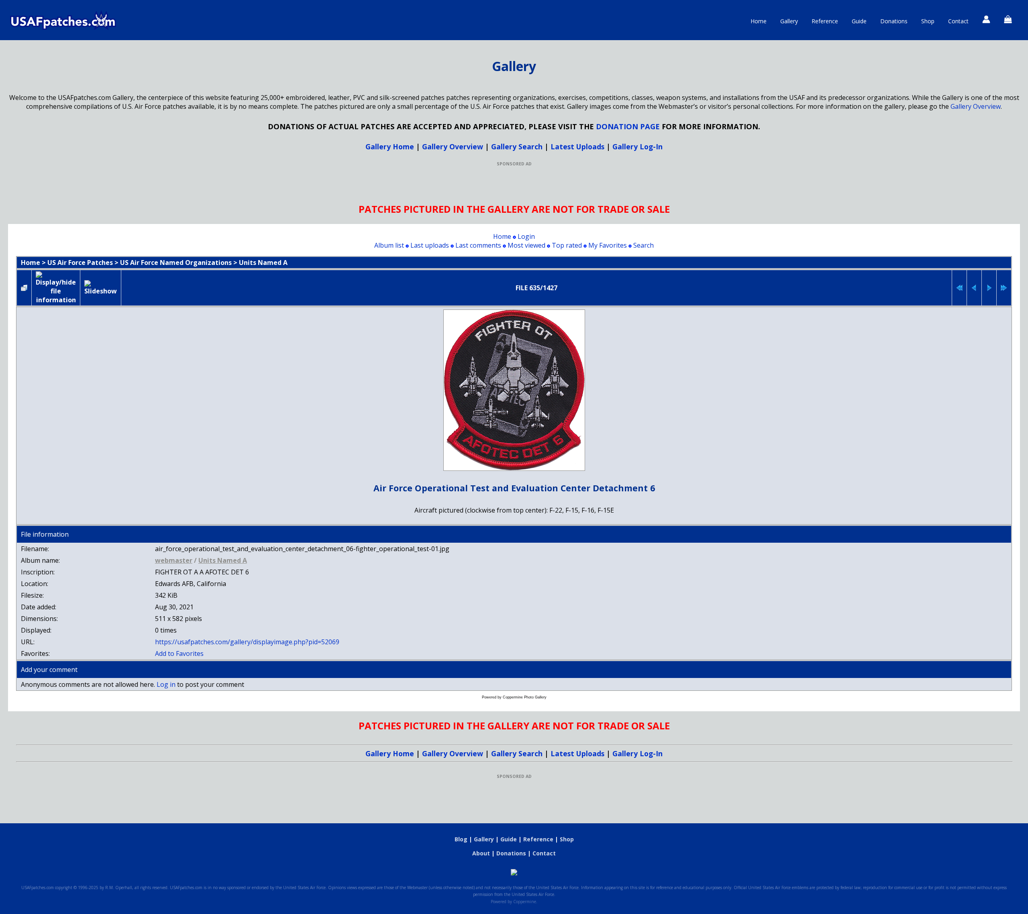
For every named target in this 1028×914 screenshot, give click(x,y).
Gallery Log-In (637, 146)
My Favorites (607, 245)
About (481, 853)
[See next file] (989, 287)
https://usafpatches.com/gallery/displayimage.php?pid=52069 (247, 641)
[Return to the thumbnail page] (24, 287)
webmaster (173, 560)
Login (526, 236)
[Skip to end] (1004, 287)
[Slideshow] (100, 288)
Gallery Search (517, 146)
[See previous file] (974, 287)
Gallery (789, 21)
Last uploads (429, 245)
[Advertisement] (514, 185)
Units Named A (263, 262)
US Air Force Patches (80, 262)
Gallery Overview (975, 106)
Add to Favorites (179, 653)
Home (759, 21)
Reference (825, 21)
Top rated (567, 245)
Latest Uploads (577, 146)
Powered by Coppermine (513, 901)
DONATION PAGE (628, 126)
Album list (389, 245)
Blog (461, 839)
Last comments (478, 245)
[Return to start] (959, 287)
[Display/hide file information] (56, 287)
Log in (166, 684)
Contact (958, 21)
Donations (894, 21)
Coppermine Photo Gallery (525, 697)
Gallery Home (389, 146)
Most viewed (526, 245)
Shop (927, 21)
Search (643, 245)
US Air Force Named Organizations (176, 262)
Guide (859, 21)
